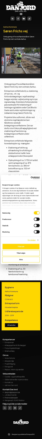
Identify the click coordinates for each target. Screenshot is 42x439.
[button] (21, 14)
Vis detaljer (32, 240)
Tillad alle (21, 246)
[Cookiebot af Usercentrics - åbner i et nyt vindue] (31, 177)
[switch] (37, 219)
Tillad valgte (21, 253)
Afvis (21, 259)
